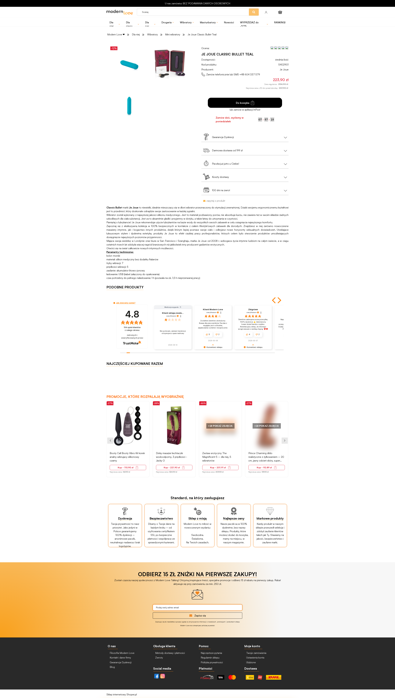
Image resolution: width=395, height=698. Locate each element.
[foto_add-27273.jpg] (129, 65)
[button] (274, 300)
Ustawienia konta (255, 657)
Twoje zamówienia (256, 652)
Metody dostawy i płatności (170, 652)
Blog (112, 667)
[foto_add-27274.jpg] (170, 65)
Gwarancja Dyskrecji (120, 662)
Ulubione (251, 662)
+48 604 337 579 (249, 74)
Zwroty (159, 657)
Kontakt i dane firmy (120, 657)
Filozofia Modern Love (121, 652)
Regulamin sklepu (209, 657)
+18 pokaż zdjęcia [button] (220, 426)
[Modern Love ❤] (120, 12)
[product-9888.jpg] (129, 106)
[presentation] (110, 441)
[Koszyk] (280, 12)
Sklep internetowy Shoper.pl (121, 694)
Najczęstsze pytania (211, 652)
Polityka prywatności (211, 662)
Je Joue (284, 69)
